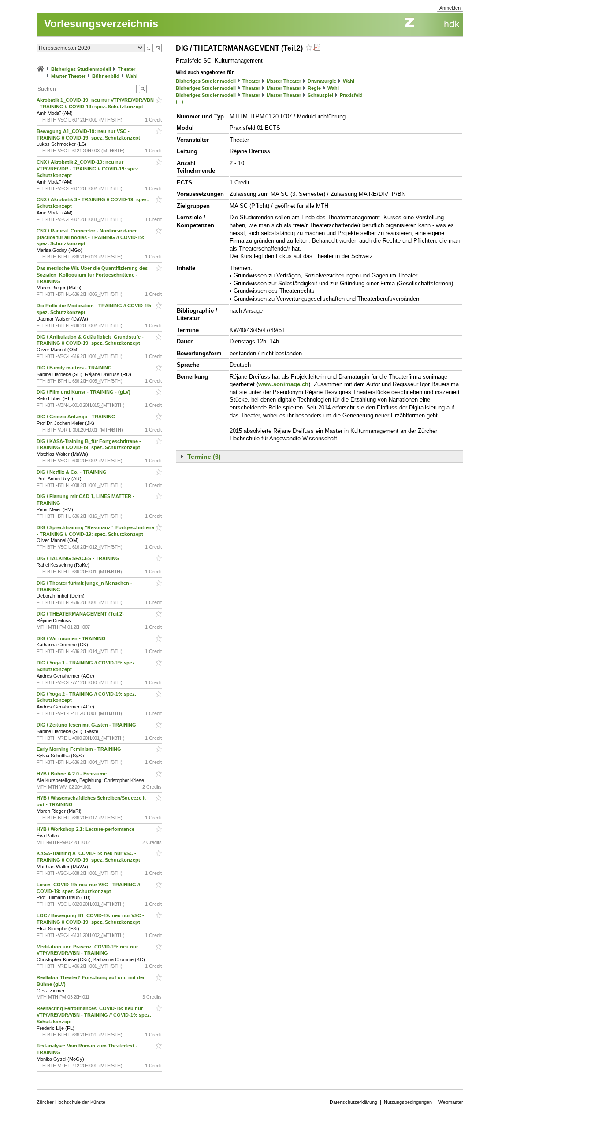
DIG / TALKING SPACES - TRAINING (79, 558)
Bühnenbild (105, 76)
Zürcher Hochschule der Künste (71, 1102)
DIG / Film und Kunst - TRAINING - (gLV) (84, 392)
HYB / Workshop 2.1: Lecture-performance (86, 829)
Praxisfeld (351, 95)
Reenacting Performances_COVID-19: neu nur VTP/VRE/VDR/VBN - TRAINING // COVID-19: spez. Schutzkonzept (94, 1015)
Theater (126, 69)
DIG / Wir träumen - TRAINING (72, 638)
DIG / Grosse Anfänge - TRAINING (77, 416)
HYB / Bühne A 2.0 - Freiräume (72, 773)
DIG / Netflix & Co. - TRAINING (72, 472)
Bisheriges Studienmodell (81, 69)
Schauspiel (320, 95)
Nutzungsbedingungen (408, 1102)
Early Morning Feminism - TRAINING (80, 749)
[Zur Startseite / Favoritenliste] (41, 69)
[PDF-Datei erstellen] (316, 48)
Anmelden (450, 8)
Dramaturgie (322, 81)
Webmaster (450, 1102)
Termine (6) (204, 456)
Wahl (131, 76)
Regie (314, 88)
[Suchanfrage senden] (143, 89)
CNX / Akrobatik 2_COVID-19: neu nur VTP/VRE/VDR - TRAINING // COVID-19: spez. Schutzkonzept (88, 168)
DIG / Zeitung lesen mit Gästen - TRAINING (87, 724)
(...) (179, 101)
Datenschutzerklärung (353, 1102)
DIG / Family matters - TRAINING (75, 367)
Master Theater (68, 76)
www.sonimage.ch (283, 384)
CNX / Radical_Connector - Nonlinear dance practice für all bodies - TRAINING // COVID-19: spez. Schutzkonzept (91, 237)
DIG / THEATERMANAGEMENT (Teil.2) (81, 613)
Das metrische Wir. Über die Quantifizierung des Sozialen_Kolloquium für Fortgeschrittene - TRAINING (92, 275)
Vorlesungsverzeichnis (101, 24)
